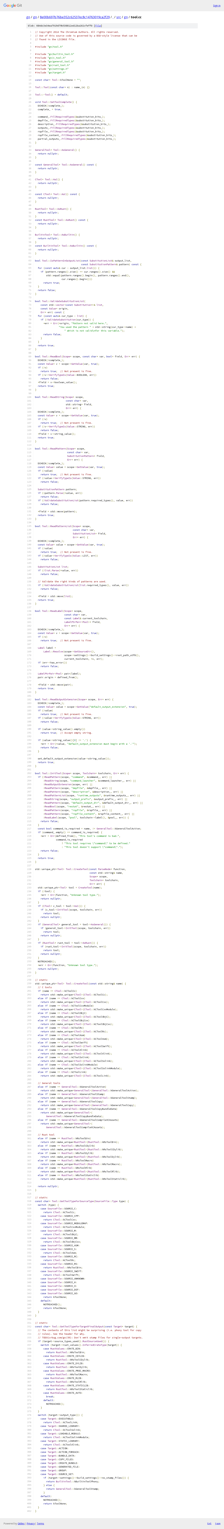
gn (28, 17)
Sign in (216, 5)
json (217, 1523)
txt (209, 1523)
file (98, 25)
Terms (40, 1523)
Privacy (31, 1523)
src (118, 17)
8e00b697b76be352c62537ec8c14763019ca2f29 (75, 17)
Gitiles (21, 1523)
